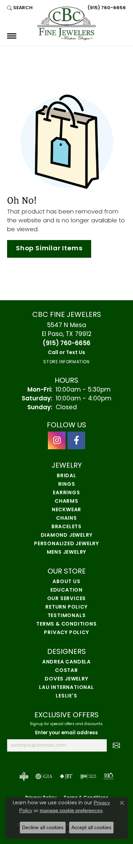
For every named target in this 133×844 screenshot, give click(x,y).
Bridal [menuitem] (66, 476)
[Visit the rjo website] (108, 776)
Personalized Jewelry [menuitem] (66, 544)
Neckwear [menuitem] (66, 510)
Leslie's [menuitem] (66, 696)
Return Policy (66, 607)
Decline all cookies (42, 827)
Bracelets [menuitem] (66, 527)
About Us (66, 581)
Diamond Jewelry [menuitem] (67, 535)
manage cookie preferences (71, 810)
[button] (20, 8)
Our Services (66, 598)
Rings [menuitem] (66, 484)
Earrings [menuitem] (66, 493)
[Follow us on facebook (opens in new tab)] (76, 440)
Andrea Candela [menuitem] (66, 662)
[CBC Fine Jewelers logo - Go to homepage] (66, 23)
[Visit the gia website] (43, 776)
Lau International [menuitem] (66, 687)
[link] (106, 8)
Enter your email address (66, 733)
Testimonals (67, 615)
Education (66, 590)
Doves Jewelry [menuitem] (66, 679)
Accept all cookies (91, 827)
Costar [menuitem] (66, 670)
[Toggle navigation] (11, 36)
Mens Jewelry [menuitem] (67, 552)
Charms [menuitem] (66, 501)
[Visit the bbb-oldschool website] (23, 776)
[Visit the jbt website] (66, 776)
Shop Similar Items (49, 248)
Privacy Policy (66, 632)
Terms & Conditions (66, 624)
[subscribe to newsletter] (116, 745)
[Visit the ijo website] (88, 776)
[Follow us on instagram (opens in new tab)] (57, 440)
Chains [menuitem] (66, 518)
